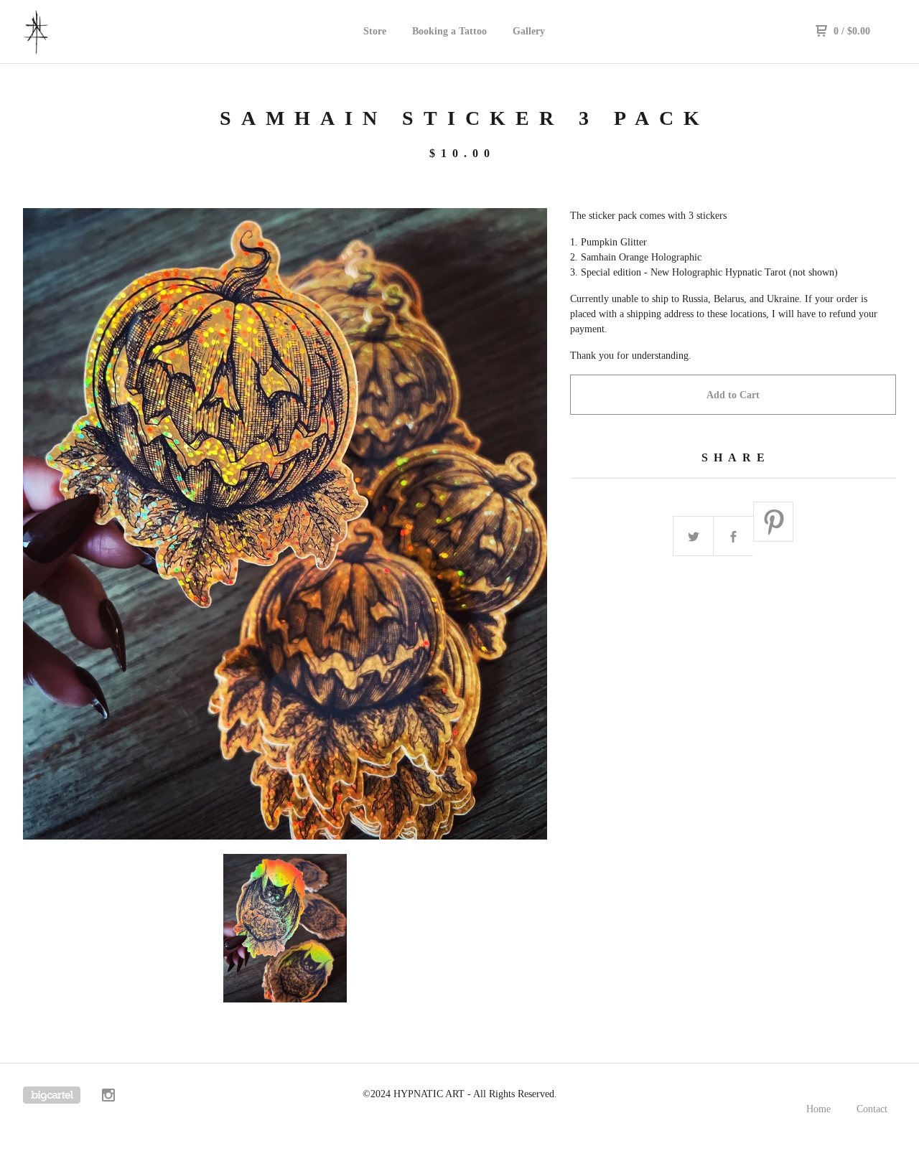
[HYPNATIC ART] (97, 31)
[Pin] (774, 522)
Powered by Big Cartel (51, 1095)
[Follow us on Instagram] (108, 1097)
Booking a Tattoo (449, 31)
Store (374, 31)
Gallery (529, 31)
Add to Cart (733, 395)
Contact (872, 1109)
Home (818, 1109)
